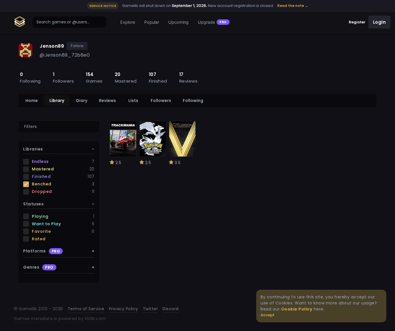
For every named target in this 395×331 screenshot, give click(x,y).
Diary (81, 100)
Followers (161, 100)
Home (31, 100)
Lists (133, 100)
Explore (127, 22)
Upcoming (178, 22)
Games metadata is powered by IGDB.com (60, 318)
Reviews (107, 100)
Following (193, 100)
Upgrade (212, 22)
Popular (151, 22)
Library (56, 100)
